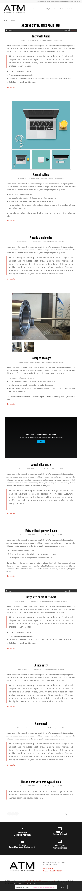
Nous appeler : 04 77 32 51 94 (73, 1)
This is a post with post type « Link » (41, 781)
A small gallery (41, 174)
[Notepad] (41, 160)
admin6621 (59, 40)
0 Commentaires (33, 40)
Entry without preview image (41, 530)
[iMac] (61, 160)
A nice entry (41, 665)
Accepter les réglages (22, 887)
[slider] (74, 30)
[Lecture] (7, 30)
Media (48, 242)
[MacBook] (41, 125)
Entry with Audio (41, 36)
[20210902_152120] (41, 316)
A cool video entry (41, 464)
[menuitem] (5, 9)
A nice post (41, 723)
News (44, 40)
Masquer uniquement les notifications (44, 887)
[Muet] (69, 30)
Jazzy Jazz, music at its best (41, 597)
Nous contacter (48, 868)
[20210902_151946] (29, 347)
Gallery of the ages (41, 358)
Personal (49, 40)
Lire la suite (10, 87)
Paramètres (62, 887)
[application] (41, 30)
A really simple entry (41, 237)
